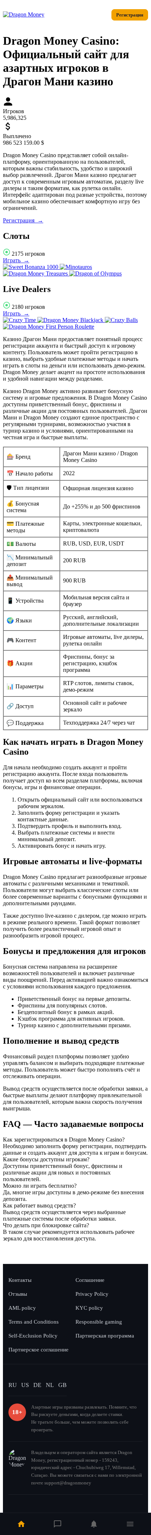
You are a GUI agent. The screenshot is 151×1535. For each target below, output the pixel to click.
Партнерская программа (105, 1336)
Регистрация (129, 15)
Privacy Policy (92, 1294)
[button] (75, 1139)
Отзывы (17, 1294)
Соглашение (90, 1280)
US (25, 1385)
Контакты (20, 1280)
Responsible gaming (99, 1322)
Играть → (16, 260)
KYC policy (89, 1308)
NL (50, 1385)
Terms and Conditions (33, 1322)
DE (37, 1385)
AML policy (22, 1308)
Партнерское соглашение (38, 1350)
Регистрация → (23, 220)
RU (12, 1385)
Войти (97, 15)
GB (62, 1385)
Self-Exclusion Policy (33, 1336)
